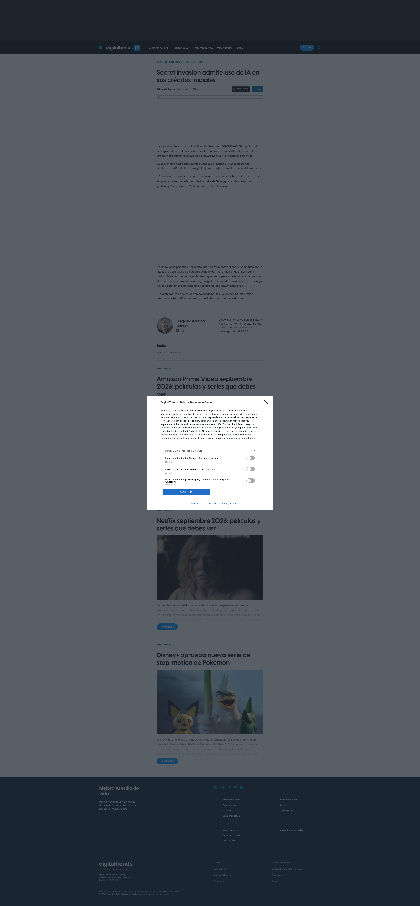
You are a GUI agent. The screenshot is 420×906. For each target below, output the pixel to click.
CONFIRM (186, 492)
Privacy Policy (228, 503)
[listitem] (210, 450)
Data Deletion (191, 503)
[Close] (267, 403)
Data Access (210, 503)
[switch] (250, 458)
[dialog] (210, 453)
